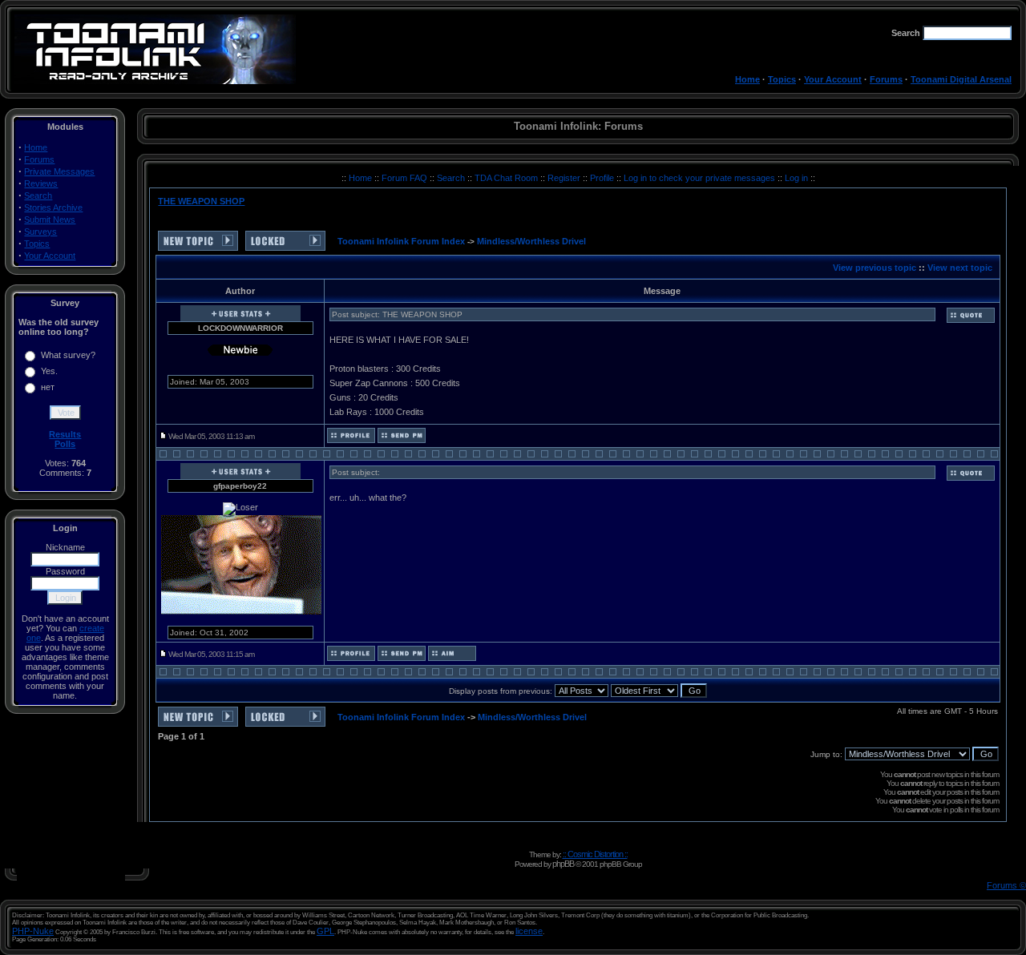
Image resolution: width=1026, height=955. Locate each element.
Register (565, 178)
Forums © (1006, 885)
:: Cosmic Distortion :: (595, 854)
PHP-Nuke (33, 931)
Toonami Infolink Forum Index (401, 241)
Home (747, 79)
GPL (325, 931)
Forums (886, 79)
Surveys (40, 231)
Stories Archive (53, 207)
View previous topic (874, 267)
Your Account (833, 79)
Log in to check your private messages (701, 178)
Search (38, 195)
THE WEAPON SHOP (201, 201)
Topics (782, 79)
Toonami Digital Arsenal (961, 79)
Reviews (41, 183)
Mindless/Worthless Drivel (531, 241)
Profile (603, 178)
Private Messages (59, 171)
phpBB (563, 863)
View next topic (959, 267)
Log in (796, 178)
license (529, 931)
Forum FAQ (406, 178)
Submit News (49, 219)
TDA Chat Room (507, 178)
